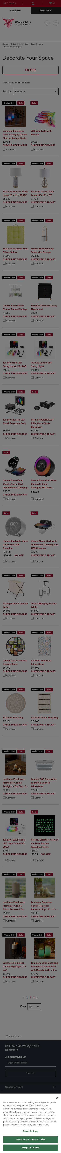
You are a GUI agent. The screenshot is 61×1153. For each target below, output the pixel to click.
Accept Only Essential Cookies (30, 1139)
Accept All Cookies (30, 1147)
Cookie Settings (30, 1131)
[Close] (57, 1097)
